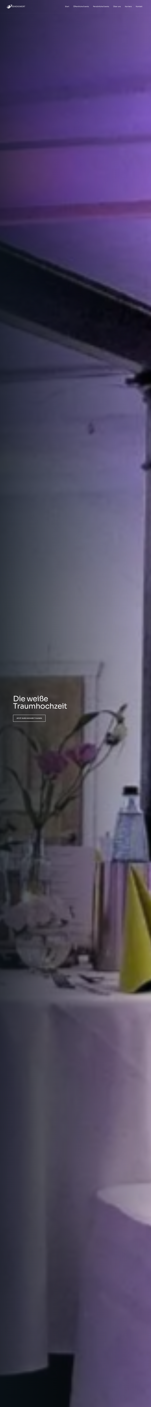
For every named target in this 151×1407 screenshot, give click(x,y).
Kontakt (139, 6)
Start (67, 6)
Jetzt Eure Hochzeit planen (29, 718)
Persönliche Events (101, 6)
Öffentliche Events (81, 6)
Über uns (117, 6)
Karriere (128, 6)
